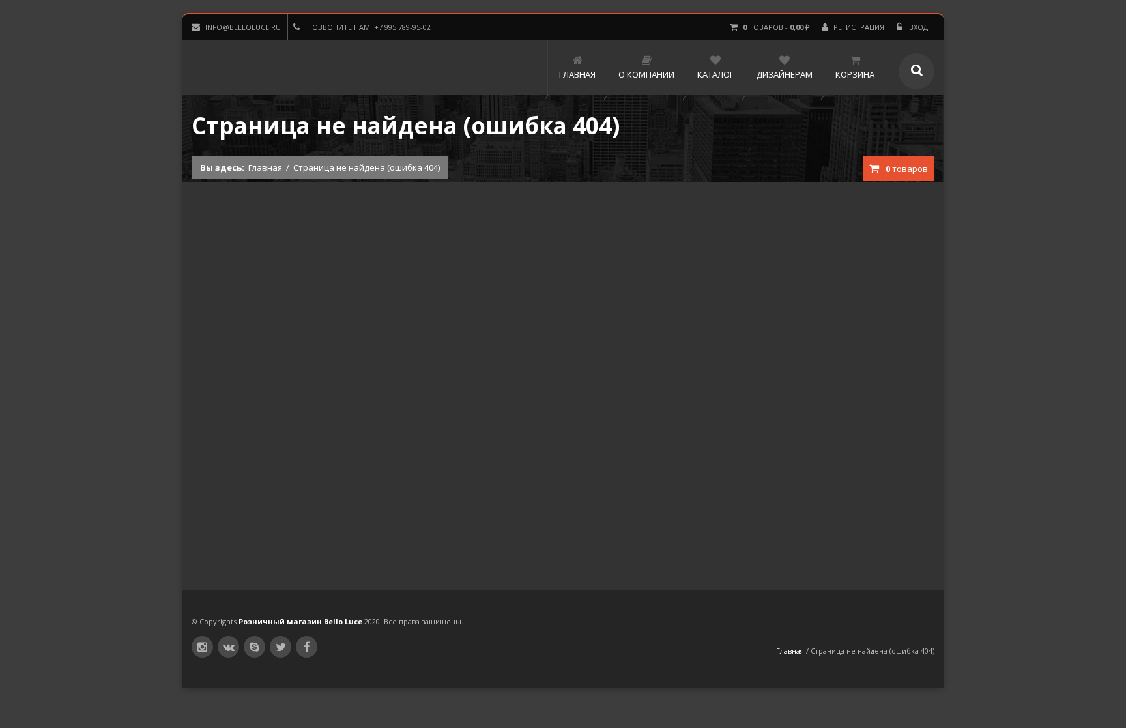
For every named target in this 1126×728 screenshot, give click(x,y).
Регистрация (858, 27)
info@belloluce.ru (243, 27)
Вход (917, 27)
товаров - (776, 27)
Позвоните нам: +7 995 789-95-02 (368, 27)
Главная (265, 167)
